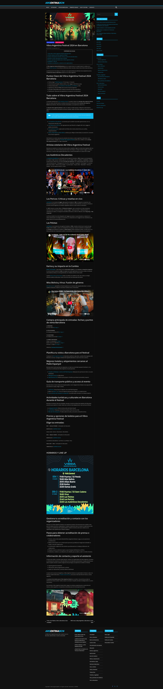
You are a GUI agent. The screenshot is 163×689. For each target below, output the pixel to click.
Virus (49, 129)
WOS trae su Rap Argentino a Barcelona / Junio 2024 (82, 621)
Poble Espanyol (53, 68)
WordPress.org (100, 107)
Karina (50, 132)
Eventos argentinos (50, 42)
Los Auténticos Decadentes (64, 85)
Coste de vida (101, 87)
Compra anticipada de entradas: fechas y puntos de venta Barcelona (62, 56)
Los (52, 158)
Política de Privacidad (109, 637)
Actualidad (99, 58)
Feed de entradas (100, 103)
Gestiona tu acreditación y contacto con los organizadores (60, 63)
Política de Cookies (109, 640)
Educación (100, 89)
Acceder (98, 101)
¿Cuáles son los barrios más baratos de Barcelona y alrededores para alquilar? (81, 640)
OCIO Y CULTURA (83, 7)
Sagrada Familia (53, 408)
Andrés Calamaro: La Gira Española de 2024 (106, 27)
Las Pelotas (74, 85)
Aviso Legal (107, 634)
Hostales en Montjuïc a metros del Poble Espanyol (60, 372)
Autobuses (51, 389)
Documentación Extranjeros (104, 76)
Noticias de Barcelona (102, 61)
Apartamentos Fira (52, 377)
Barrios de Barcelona (102, 85)
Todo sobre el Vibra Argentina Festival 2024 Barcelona (59, 53)
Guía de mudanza (101, 91)
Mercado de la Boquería (54, 411)
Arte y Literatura (101, 66)
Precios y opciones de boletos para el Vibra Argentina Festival (60, 59)
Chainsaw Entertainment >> (57, 347)
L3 (58, 391)
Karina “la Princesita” (51, 269)
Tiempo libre (100, 72)
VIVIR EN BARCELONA (63, 7)
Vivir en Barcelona (100, 83)
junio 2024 (99, 44)
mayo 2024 (99, 46)
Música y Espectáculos (59, 42)
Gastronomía (100, 68)
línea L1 (55, 391)
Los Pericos (57, 125)
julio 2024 (99, 42)
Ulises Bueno (55, 132)
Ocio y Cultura (100, 64)
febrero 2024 (99, 50)
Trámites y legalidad (101, 74)
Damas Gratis (55, 129)
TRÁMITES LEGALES (74, 7)
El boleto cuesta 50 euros (65, 574)
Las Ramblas (51, 410)
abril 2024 (99, 48)
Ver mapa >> (56, 327)
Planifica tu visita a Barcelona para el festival (57, 58)
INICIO (47, 7)
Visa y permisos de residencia (104, 80)
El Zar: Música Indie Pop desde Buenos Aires (106, 22)
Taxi (49, 393)
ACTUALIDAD (53, 7)
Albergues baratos (52, 375)
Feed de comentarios (101, 105)
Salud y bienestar (101, 93)
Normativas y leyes (102, 78)
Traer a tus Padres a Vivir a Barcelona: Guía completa (57, 621)
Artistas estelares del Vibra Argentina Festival (57, 55)
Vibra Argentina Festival (63, 101)
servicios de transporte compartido (60, 393)
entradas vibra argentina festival (67, 139)
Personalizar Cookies (109, 642)
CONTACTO (91, 7)
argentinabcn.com (56, 48)
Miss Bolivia (62, 132)
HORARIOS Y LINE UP (52, 61)
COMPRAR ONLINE (57, 429)
